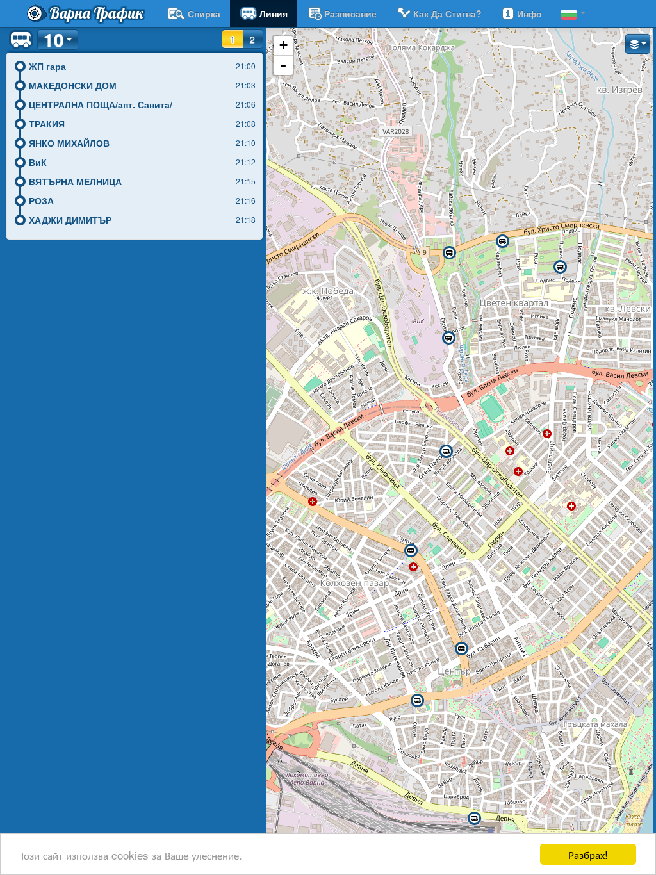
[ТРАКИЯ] (411, 551)
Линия (273, 13)
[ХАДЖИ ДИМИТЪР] (560, 267)
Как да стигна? (447, 13)
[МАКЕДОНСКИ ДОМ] (417, 701)
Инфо (529, 13)
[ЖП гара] (474, 819)
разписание (350, 13)
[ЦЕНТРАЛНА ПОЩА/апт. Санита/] (461, 649)
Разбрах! (588, 854)
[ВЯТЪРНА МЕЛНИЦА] (449, 253)
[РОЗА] (502, 241)
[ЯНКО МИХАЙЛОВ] (446, 452)
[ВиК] (448, 338)
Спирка (204, 13)
